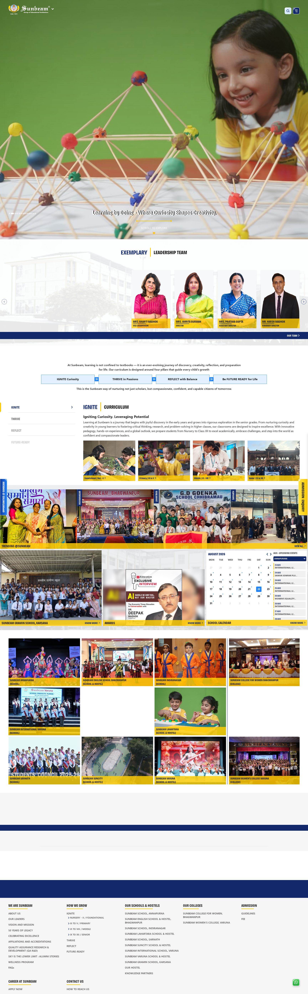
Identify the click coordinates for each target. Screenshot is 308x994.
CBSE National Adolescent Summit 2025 (116, 513)
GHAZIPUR (146, 838)
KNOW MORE (91, 623)
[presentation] (46, 881)
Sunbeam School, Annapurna (144, 913)
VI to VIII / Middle (80, 928)
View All (298, 546)
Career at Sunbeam (22, 981)
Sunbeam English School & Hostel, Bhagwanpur (148, 920)
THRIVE (15, 418)
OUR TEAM (292, 335)
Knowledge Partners (139, 973)
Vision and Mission (21, 924)
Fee (243, 919)
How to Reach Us (78, 989)
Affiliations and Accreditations (29, 941)
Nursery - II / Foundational (87, 917)
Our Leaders (16, 919)
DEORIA (145, 826)
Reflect (71, 946)
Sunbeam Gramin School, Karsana (148, 962)
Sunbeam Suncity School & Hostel (148, 945)
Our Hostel (132, 967)
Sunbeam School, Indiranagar (145, 928)
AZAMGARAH (106, 826)
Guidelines (248, 913)
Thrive (71, 940)
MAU (186, 832)
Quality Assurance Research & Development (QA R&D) (28, 949)
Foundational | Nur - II (94, 478)
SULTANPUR (232, 838)
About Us (14, 913)
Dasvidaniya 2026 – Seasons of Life (193, 513)
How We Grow (77, 905)
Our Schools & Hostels (142, 905)
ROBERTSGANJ (233, 832)
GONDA (187, 819)
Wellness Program (21, 962)
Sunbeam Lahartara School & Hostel (149, 933)
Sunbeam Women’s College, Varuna (206, 922)
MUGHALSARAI (234, 819)
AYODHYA (104, 819)
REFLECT (16, 430)
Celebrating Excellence (23, 936)
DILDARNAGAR (149, 832)
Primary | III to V (146, 478)
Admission (249, 905)
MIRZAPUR (189, 838)
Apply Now (15, 989)
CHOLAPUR (147, 819)
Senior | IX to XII (256, 478)
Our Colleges (192, 905)
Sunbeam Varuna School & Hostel (147, 956)
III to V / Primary (80, 923)
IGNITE (15, 407)
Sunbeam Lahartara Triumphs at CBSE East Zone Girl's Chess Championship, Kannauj (40, 514)
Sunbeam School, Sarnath (142, 939)
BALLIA (102, 832)
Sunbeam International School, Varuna (152, 950)
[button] (9, 213)
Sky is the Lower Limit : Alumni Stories (33, 956)
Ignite (71, 913)
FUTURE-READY (20, 442)
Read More (87, 308)
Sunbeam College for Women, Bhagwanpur (203, 915)
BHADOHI (104, 838)
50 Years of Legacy (20, 930)
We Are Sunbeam (20, 905)
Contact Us (75, 981)
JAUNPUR (189, 826)
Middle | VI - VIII (201, 478)
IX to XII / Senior (80, 934)
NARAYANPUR (233, 826)
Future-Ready (75, 951)
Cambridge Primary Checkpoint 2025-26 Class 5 (270, 513)
